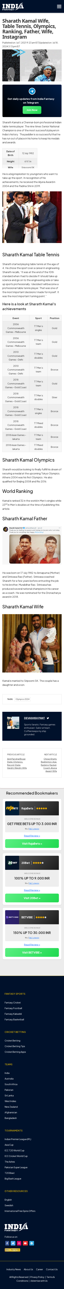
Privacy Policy (37, 1277)
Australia (9, 1078)
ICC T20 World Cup (14, 1150)
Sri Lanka (9, 1095)
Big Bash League (13, 1178)
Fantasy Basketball (14, 1019)
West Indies (10, 1101)
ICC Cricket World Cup (16, 1156)
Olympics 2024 (23, 699)
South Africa (11, 1084)
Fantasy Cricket (13, 1002)
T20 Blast (10, 1172)
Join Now (32, 110)
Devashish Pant (34, 718)
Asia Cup (9, 1144)
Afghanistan (11, 1112)
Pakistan (9, 1089)
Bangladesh (11, 1118)
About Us (28, 1269)
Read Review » (32, 835)
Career (39, 1269)
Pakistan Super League (16, 1167)
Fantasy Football (13, 1008)
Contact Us (52, 1269)
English (8, 1199)
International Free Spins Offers (20, 1211)
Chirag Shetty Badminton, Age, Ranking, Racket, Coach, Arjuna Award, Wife (49, 765)
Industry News (14, 1269)
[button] (7, 1243)
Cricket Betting (12, 1040)
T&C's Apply (34, 829)
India (7, 1073)
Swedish (9, 1205)
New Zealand (11, 1106)
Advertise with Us (39, 1280)
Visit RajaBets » (32, 843)
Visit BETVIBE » (32, 952)
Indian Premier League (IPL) (18, 1139)
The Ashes (10, 1161)
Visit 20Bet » (32, 898)
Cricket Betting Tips (15, 1046)
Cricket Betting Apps (15, 1051)
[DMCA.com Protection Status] (12, 1249)
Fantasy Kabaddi (13, 1013)
